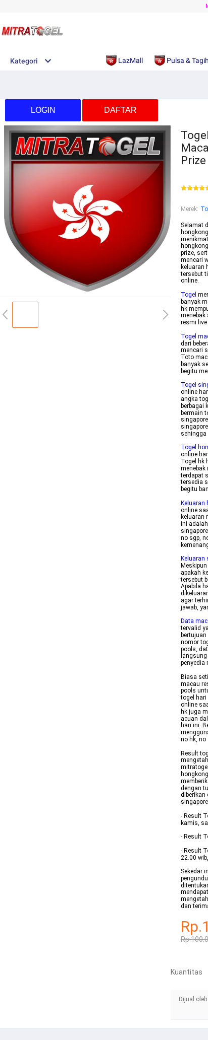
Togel (188, 294)
